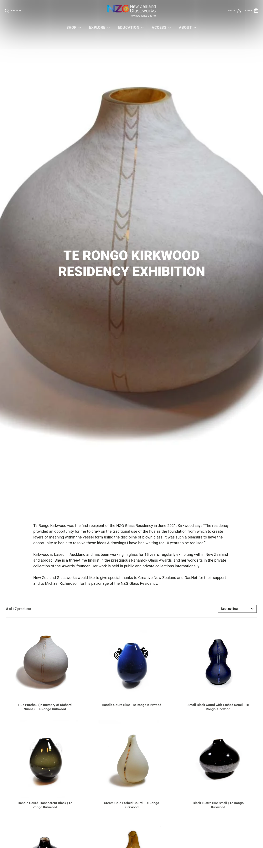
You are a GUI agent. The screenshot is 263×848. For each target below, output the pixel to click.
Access (159, 27)
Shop (71, 27)
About (185, 27)
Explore (97, 27)
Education (129, 27)
